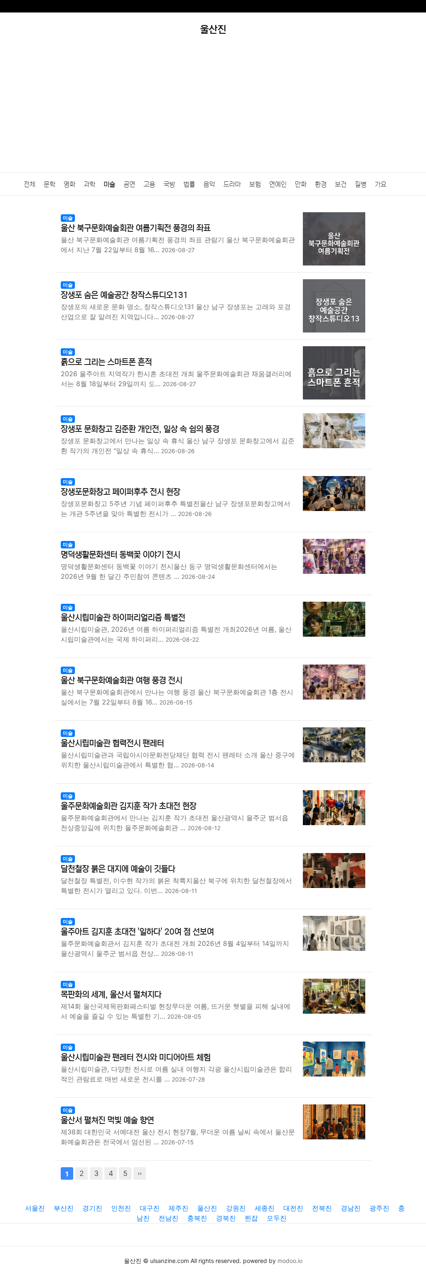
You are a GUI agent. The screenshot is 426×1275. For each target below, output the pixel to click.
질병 (361, 184)
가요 (380, 184)
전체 (29, 184)
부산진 (64, 1208)
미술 (109, 184)
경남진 (351, 1208)
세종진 (265, 1208)
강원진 (236, 1208)
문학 (49, 184)
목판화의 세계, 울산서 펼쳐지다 (111, 995)
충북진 (197, 1218)
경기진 (92, 1208)
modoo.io (289, 1260)
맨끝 (140, 1173)
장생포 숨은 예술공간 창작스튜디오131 (124, 295)
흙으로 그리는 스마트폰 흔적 (106, 362)
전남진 (168, 1218)
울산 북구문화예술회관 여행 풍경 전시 (121, 680)
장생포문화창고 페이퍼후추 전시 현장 (120, 492)
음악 (209, 184)
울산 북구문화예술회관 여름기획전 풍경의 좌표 (136, 228)
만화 (301, 184)
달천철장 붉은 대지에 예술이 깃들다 (118, 869)
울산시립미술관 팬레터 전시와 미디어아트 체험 (136, 1057)
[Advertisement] (213, 110)
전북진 (322, 1208)
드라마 (232, 184)
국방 (169, 184)
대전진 (293, 1208)
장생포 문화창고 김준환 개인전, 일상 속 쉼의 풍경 (140, 429)
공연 (129, 184)
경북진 (226, 1218)
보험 (255, 184)
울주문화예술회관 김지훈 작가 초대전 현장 (128, 806)
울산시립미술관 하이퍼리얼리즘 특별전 (123, 618)
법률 (189, 184)
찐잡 (251, 1218)
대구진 (150, 1208)
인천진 (121, 1208)
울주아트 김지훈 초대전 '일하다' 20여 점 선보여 (137, 932)
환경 (321, 184)
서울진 (35, 1208)
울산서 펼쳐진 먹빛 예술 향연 (107, 1120)
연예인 (278, 184)
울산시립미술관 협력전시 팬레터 (112, 743)
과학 (89, 184)
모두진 (277, 1218)
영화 (69, 184)
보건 (341, 184)
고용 (149, 184)
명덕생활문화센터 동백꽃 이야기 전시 (120, 555)
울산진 (207, 1208)
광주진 (379, 1208)
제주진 (178, 1208)
